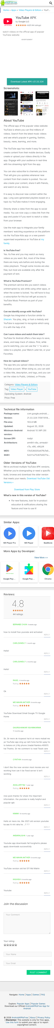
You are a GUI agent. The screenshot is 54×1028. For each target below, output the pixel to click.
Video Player (17, 389)
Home (6, 10)
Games (36, 994)
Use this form (12, 1022)
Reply (47, 635)
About (33, 1017)
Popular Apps (23, 1003)
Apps (13, 10)
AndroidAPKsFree (20, 1017)
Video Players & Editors (30, 10)
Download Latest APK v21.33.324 (27, 81)
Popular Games (38, 1003)
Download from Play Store (27, 489)
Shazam (8, 319)
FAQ (43, 994)
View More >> (41, 557)
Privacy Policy (44, 1017)
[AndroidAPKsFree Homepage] (8, 4)
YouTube (32, 389)
